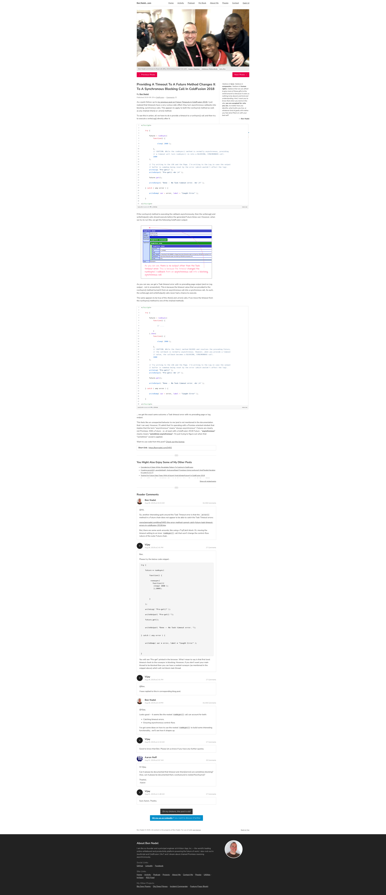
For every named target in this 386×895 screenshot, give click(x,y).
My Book (202, 3)
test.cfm (140, 207)
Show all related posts (208, 481)
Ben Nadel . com (144, 3)
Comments (170, 97)
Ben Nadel (144, 94)
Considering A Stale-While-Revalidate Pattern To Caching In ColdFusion (167, 467)
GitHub (155, 207)
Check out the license (175, 441)
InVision (140, 877)
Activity (180, 3)
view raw (244, 207)
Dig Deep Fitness (160, 886)
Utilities (207, 874)
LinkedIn (149, 866)
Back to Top (245, 830)
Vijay (147, 544)
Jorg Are (222, 69)
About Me (214, 3)
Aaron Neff (151, 757)
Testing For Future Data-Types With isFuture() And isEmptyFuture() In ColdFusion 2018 (173, 475)
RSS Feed (150, 877)
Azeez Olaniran (194, 69)
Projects (166, 874)
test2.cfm (141, 407)
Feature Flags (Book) (199, 886)
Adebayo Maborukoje (210, 69)
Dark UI (246, 3)
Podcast (191, 3)
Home (171, 3)
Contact (235, 3)
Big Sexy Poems (144, 886)
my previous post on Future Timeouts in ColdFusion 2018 (182, 102)
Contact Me (188, 874)
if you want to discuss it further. (176, 818)
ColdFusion (160, 97)
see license (197, 830)
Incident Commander (179, 886)
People (225, 3)
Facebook (159, 866)
